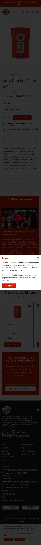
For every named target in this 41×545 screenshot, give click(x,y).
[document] (20, 272)
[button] (38, 258)
